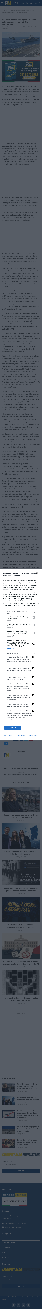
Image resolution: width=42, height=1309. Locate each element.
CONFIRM (13, 728)
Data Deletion (8, 735)
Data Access (21, 735)
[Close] (38, 574)
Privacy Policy (33, 735)
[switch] (33, 617)
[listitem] (21, 612)
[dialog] (21, 654)
